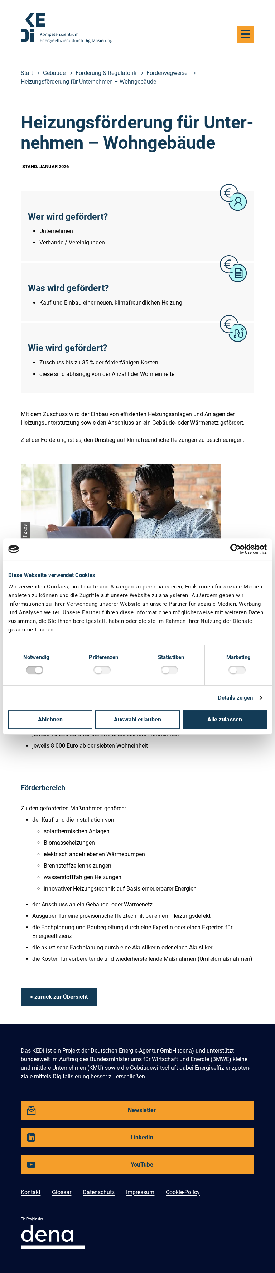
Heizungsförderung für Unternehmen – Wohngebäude (88, 81)
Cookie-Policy (183, 1192)
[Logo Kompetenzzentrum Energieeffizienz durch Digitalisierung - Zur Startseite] (66, 28)
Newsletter (97, 1113)
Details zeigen (235, 698)
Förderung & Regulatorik (106, 73)
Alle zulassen (224, 719)
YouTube (95, 1167)
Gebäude (54, 73)
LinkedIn (95, 1140)
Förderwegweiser (167, 73)
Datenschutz (99, 1192)
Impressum (140, 1192)
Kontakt (30, 1192)
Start (27, 73)
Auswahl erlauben (137, 719)
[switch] (103, 671)
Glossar (61, 1192)
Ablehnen (50, 719)
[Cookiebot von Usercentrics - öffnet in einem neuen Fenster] (235, 549)
